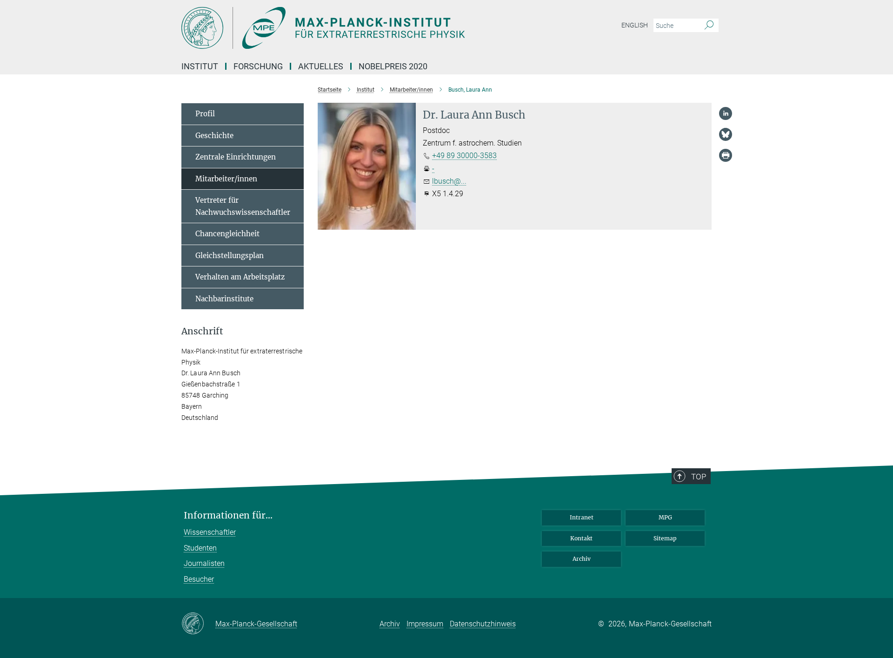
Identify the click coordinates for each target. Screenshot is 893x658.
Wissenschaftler (210, 532)
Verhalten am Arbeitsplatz (240, 277)
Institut (199, 66)
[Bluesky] (726, 134)
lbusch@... (449, 181)
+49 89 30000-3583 (464, 155)
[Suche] (709, 25)
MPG (665, 517)
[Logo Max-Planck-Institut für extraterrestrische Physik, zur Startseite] (355, 28)
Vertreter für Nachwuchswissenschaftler (242, 206)
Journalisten (204, 563)
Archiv (582, 558)
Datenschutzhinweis (483, 623)
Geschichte (214, 135)
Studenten (200, 548)
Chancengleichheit (227, 233)
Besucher (199, 579)
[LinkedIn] (726, 113)
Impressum (425, 623)
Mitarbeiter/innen (226, 178)
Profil (205, 113)
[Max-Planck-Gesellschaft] (198, 624)
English (634, 25)
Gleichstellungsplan (229, 255)
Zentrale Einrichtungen (235, 157)
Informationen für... (228, 515)
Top (698, 476)
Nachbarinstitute (224, 298)
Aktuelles (320, 66)
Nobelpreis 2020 (393, 66)
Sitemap (665, 538)
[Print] (726, 155)
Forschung (258, 66)
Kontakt (581, 538)
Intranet (581, 517)
